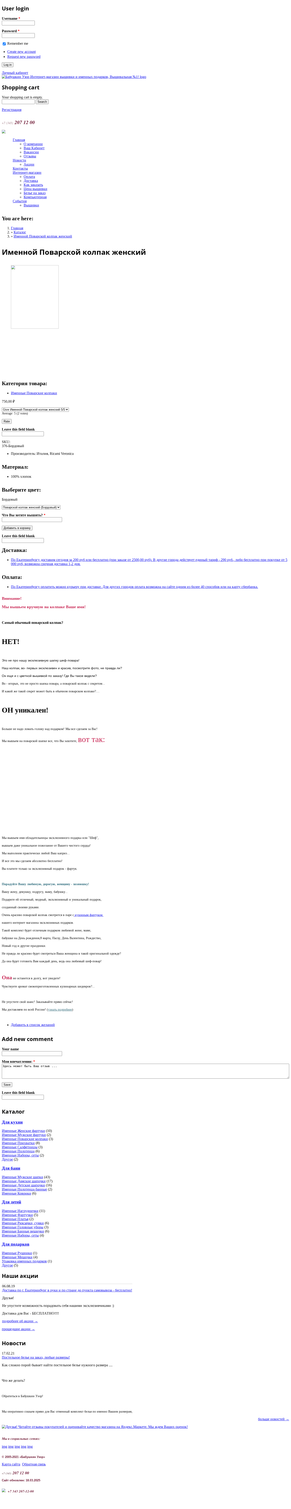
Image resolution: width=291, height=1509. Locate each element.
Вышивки (31, 205)
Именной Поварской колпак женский (43, 236)
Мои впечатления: (18, 1061)
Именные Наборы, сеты (20, 1155)
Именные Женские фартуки (23, 1131)
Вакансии (31, 152)
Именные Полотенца (18, 1151)
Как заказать (33, 185)
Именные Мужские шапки (22, 1177)
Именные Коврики (16, 1193)
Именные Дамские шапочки (24, 1181)
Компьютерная (35, 197)
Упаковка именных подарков (24, 1261)
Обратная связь (34, 1464)
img (4, 1446)
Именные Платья (15, 1219)
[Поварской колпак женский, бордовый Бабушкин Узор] (35, 327)
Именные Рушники (17, 1253)
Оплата (29, 177)
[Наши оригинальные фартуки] (74, 915)
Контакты (20, 168)
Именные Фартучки (17, 1215)
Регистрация (11, 110)
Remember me (17, 43)
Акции (29, 164)
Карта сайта (11, 1464)
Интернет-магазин (27, 172)
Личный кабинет (15, 73)
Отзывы (30, 156)
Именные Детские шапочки (23, 1185)
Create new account (21, 52)
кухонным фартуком (89, 915)
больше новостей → (273, 1419)
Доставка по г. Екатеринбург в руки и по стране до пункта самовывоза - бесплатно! (67, 1290)
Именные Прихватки (18, 1143)
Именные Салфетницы (20, 1147)
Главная (19, 140)
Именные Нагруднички (20, 1211)
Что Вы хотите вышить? (23, 515)
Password (11, 31)
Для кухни (12, 1122)
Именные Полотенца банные (24, 1189)
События (20, 201)
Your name (10, 1049)
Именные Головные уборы (22, 1227)
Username (11, 18)
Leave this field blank (18, 429)
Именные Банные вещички (23, 1231)
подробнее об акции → (20, 1321)
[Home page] (74, 77)
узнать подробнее (60, 1009)
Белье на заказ (34, 193)
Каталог (20, 232)
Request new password (23, 57)
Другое (7, 1159)
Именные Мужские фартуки (24, 1135)
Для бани (11, 1168)
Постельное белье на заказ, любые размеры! (36, 1357)
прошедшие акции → (18, 1329)
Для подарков (15, 1244)
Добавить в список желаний (33, 1025)
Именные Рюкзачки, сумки (23, 1223)
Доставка (31, 181)
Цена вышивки (35, 189)
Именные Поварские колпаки (34, 393)
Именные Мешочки (17, 1257)
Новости (19, 160)
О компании (33, 144)
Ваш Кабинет (34, 148)
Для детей (11, 1202)
